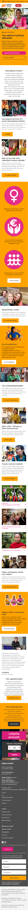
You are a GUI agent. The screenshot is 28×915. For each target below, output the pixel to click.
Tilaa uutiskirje (14, 724)
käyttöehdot (16, 884)
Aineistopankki (5, 817)
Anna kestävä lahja (9, 628)
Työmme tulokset (6, 829)
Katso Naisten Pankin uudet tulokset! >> (15, 1)
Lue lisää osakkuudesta (10, 587)
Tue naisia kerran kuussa (10, 400)
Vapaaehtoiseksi (6, 811)
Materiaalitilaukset (6, 820)
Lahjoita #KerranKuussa (11, 53)
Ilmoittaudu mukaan (14, 698)
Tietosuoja (4, 835)
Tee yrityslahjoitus (9, 362)
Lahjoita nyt (7, 849)
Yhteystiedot (5, 832)
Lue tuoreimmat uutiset (10, 320)
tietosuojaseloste (6, 884)
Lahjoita (18, 5)
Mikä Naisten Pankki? (7, 826)
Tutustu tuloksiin (14, 280)
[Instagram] (5, 842)
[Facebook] (3, 842)
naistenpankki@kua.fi (8, 772)
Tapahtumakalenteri (7, 814)
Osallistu (4, 809)
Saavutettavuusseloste (7, 837)
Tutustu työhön (9, 57)
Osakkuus (4, 803)
